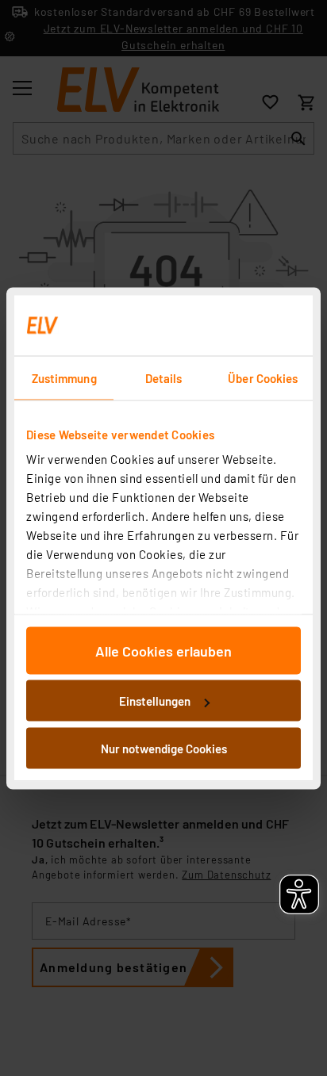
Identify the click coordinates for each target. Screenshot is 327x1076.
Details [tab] (164, 377)
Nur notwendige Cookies (164, 748)
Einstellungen (154, 701)
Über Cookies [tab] (263, 377)
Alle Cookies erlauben (163, 650)
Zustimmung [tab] (64, 377)
